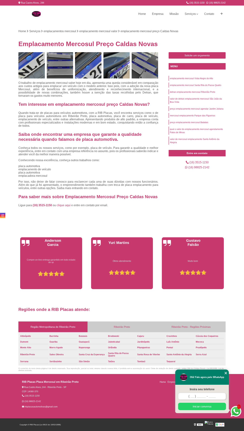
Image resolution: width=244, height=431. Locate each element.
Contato (209, 13)
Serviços (190, 13)
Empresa (157, 13)
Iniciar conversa (202, 406)
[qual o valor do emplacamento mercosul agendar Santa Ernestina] (31, 65)
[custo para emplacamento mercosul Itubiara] (145, 65)
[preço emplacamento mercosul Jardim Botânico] (116, 65)
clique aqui (64, 205)
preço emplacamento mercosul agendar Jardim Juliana (196, 109)
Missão (174, 13)
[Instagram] (2, 215)
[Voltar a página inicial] (36, 14)
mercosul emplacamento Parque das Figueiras (192, 115)
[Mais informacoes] (222, 14)
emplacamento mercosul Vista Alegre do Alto (191, 78)
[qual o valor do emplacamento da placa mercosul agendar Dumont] (60, 65)
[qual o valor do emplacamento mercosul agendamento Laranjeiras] (88, 65)
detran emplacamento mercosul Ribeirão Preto (192, 92)
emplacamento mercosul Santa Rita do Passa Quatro (195, 85)
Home (142, 13)
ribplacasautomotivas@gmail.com (41, 406)
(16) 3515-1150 (197, 2)
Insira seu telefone (202, 389)
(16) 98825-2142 (217, 2)
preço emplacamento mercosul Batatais (189, 122)
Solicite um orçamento (197, 55)
